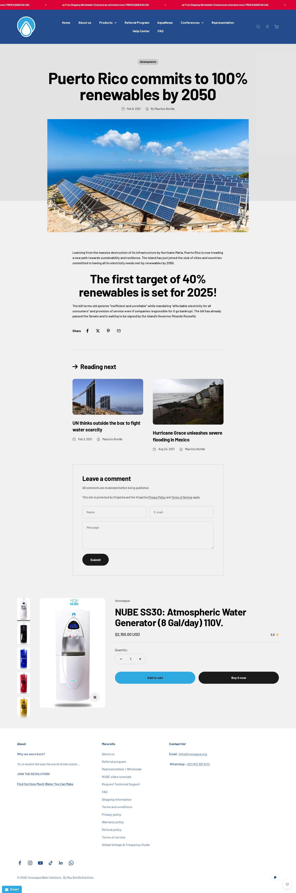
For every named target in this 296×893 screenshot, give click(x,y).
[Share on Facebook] (87, 331)
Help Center (141, 31)
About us (84, 23)
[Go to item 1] (23, 609)
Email (13, 889)
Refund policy (111, 829)
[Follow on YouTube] (40, 863)
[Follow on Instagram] (30, 863)
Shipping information (116, 799)
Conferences (190, 23)
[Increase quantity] (140, 659)
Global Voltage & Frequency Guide (126, 845)
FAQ (160, 31)
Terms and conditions (117, 807)
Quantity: (121, 650)
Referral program (114, 761)
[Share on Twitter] (98, 331)
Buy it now (238, 678)
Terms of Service (182, 497)
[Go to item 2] (23, 634)
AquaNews (165, 23)
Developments (148, 61)
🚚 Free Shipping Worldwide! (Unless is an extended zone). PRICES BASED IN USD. (96, 4)
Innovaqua (122, 600)
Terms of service (113, 837)
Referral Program (137, 23)
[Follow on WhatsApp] (71, 863)
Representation (223, 23)
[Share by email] (119, 331)
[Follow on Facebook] (20, 863)
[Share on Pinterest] (108, 331)
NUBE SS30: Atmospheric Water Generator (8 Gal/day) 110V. (180, 617)
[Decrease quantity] (121, 659)
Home (66, 23)
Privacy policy (111, 814)
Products (106, 23)
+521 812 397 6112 (198, 764)
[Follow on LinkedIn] (61, 863)
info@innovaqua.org (193, 754)
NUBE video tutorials (116, 777)
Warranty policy (113, 822)
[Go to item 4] (23, 683)
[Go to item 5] (23, 708)
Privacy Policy (157, 497)
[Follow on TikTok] (50, 863)
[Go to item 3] (23, 659)
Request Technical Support (121, 784)
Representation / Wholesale (122, 769)
